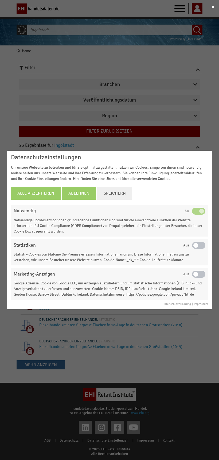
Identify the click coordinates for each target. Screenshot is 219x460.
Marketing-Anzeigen (34, 274)
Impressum (201, 304)
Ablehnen (78, 193)
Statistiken (25, 245)
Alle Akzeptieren (35, 193)
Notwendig (25, 211)
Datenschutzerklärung (177, 304)
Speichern (115, 193)
